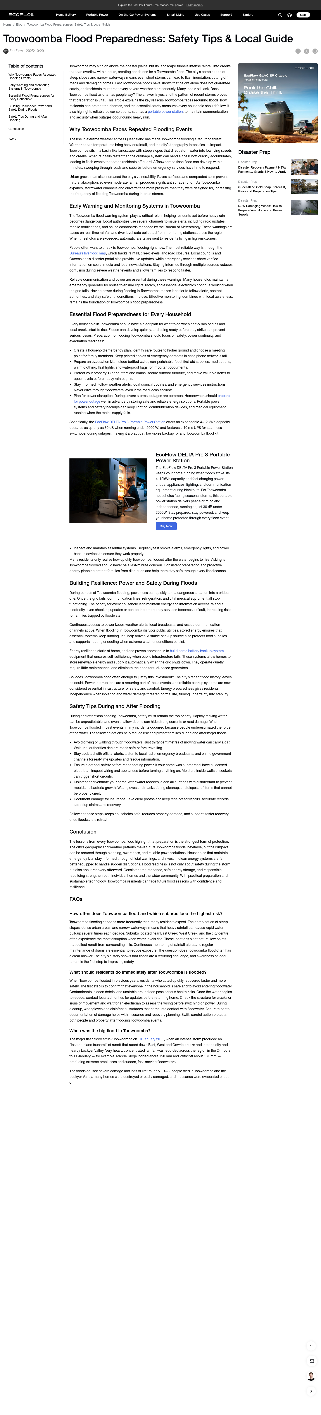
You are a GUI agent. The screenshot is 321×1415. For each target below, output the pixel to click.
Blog (19, 24)
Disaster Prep (247, 162)
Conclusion (16, 129)
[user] (289, 14)
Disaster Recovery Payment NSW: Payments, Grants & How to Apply (262, 169)
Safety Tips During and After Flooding (28, 118)
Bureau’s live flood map (87, 253)
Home (7, 24)
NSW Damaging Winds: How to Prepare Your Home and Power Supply (260, 210)
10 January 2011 (151, 1039)
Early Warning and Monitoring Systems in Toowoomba (29, 86)
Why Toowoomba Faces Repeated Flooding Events (32, 76)
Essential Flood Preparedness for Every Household (31, 97)
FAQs (12, 139)
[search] (280, 14)
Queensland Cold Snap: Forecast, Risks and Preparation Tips (262, 189)
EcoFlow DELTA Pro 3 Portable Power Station (130, 422)
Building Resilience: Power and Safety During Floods (30, 107)
